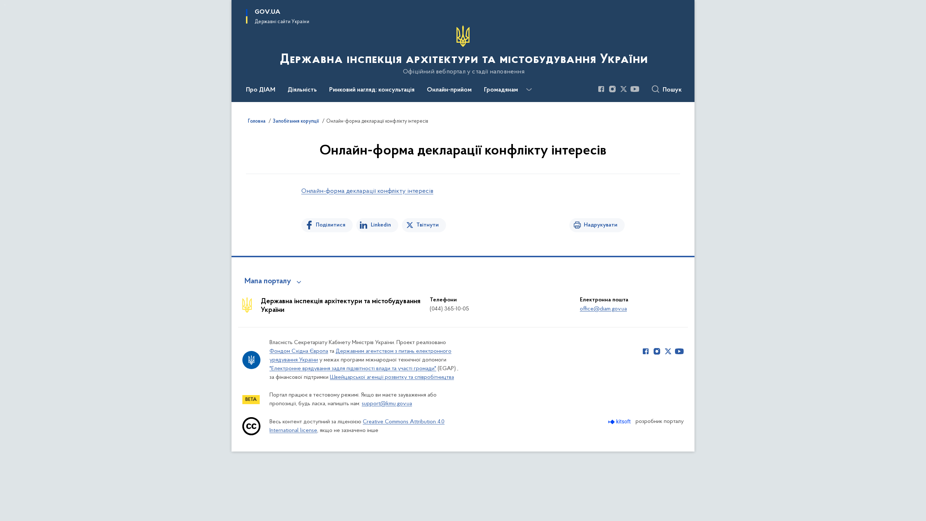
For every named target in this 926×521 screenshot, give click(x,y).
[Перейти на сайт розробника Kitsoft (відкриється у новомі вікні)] (620, 421)
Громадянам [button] (501, 90)
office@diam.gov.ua (603, 309)
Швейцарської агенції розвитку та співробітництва (392, 377)
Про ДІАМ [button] (260, 90)
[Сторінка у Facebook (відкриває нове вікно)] (601, 89)
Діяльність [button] (302, 90)
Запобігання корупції (296, 121)
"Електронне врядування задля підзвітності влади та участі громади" (352, 369)
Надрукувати (600, 225)
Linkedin (381, 225)
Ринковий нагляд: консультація (372, 90)
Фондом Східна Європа (298, 351)
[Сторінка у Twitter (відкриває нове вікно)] (623, 89)
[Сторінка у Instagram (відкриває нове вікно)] (612, 89)
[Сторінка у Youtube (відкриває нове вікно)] (634, 89)
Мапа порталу (268, 281)
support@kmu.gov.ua (387, 404)
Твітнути (427, 225)
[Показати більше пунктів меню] (528, 89)
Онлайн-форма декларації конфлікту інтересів (367, 191)
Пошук (672, 90)
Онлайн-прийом (449, 90)
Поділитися (330, 225)
